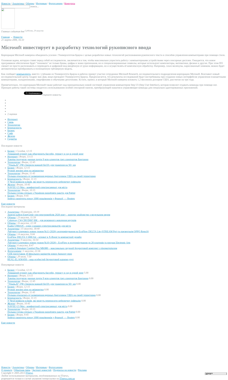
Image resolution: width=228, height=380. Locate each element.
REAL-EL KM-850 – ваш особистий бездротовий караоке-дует (40, 259)
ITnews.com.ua (67, 378)
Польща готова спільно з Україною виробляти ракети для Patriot (41, 193)
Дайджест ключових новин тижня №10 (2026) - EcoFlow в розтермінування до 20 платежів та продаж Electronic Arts (68, 242)
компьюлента (23, 74)
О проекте (6, 370)
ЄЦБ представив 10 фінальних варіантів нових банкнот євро (39, 254)
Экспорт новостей (41, 370)
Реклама (82, 370)
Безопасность (14, 127)
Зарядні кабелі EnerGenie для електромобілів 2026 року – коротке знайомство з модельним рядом (58, 214)
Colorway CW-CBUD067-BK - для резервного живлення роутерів (41, 220)
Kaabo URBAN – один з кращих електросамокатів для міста (39, 226)
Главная (5, 37)
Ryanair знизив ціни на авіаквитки (25, 170)
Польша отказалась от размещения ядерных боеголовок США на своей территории (51, 176)
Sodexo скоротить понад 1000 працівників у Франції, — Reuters (41, 198)
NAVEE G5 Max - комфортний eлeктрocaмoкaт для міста (37, 187)
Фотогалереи (14, 251)
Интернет (12, 119)
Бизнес (11, 130)
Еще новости (8, 204)
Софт (10, 133)
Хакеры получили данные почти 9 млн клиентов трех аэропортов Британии (47, 159)
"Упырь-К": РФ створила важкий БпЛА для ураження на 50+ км (41, 165)
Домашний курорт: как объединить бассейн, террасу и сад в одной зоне (45, 153)
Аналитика (13, 212)
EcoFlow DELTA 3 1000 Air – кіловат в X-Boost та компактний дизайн (44, 237)
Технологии (13, 125)
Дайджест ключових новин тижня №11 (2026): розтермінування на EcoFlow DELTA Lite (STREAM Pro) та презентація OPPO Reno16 (78, 231)
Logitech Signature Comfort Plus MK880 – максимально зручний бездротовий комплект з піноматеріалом (62, 248)
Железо (11, 136)
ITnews (29, 373)
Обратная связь (22, 370)
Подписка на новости (64, 370)
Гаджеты (12, 139)
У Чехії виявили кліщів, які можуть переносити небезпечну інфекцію (44, 181)
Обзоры (11, 217)
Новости (17, 37)
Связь (10, 122)
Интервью (41, 367)
